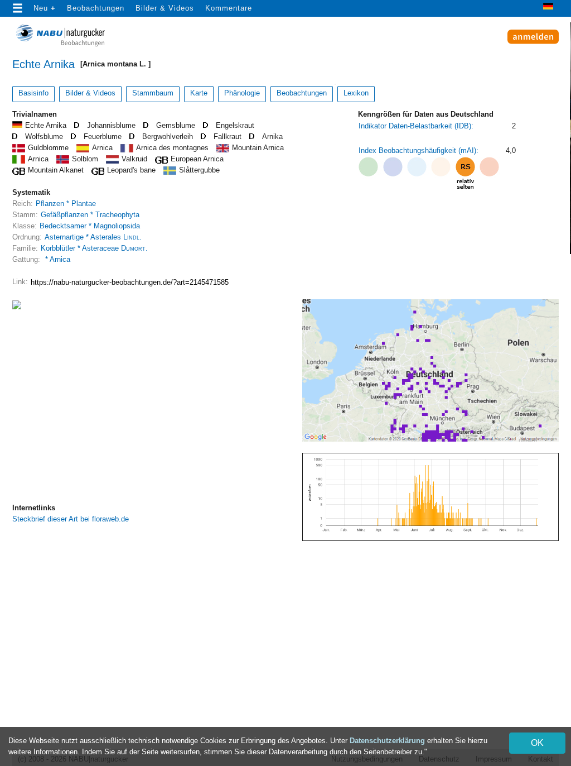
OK (537, 743)
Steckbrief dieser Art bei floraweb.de (70, 519)
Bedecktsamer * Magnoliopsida (90, 226)
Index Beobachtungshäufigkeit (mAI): (418, 150)
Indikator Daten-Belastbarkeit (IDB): (416, 126)
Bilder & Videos (165, 8)
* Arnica (56, 259)
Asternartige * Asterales (93, 237)
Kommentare (228, 8)
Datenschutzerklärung (387, 740)
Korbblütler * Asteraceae (94, 248)
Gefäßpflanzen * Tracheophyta (90, 214)
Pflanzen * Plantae (66, 203)
